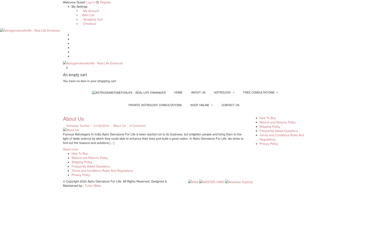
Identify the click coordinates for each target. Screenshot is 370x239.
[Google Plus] (73, 47)
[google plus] (262, 113)
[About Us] (154, 130)
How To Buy (268, 118)
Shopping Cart (92, 19)
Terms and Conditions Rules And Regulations (102, 170)
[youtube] (265, 113)
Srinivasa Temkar (78, 125)
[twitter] (255, 113)
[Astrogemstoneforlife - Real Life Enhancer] (30, 30)
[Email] (73, 35)
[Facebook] (73, 39)
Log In (90, 2)
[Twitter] (73, 43)
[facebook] (252, 113)
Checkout (89, 23)
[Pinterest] (73, 52)
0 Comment (137, 125)
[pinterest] (259, 113)
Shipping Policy (270, 126)
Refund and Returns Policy (278, 122)
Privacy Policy (269, 143)
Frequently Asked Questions (279, 131)
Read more (70, 149)
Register (105, 2)
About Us (73, 118)
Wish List (87, 15)
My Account (90, 11)
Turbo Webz (93, 185)
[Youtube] (73, 56)
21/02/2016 (102, 125)
